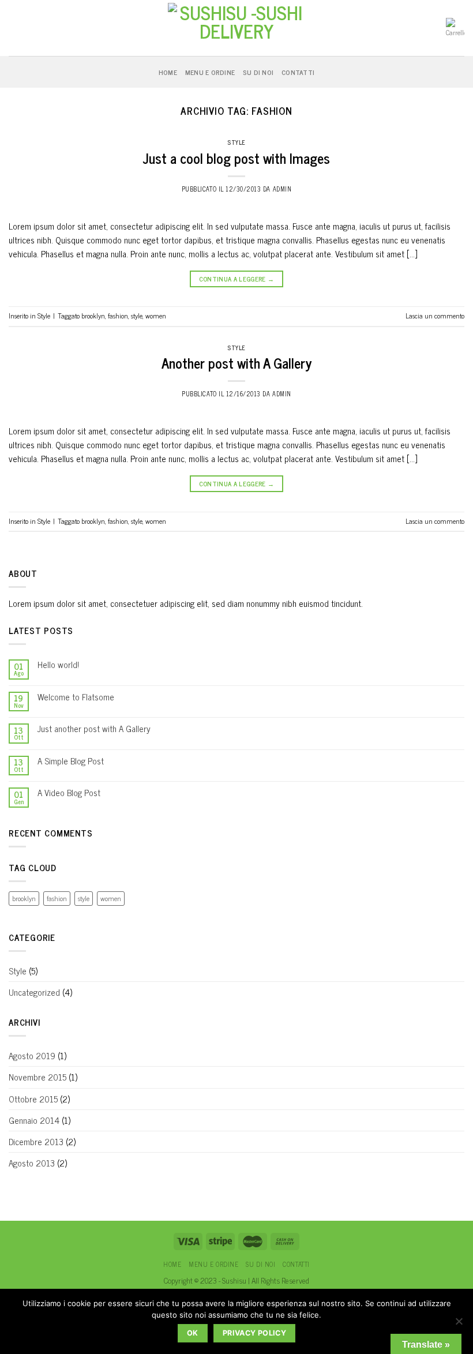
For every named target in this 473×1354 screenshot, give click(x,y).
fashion (118, 315)
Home (168, 72)
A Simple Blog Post (70, 761)
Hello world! (58, 664)
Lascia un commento (435, 315)
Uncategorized (34, 992)
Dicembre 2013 (36, 1141)
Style (236, 142)
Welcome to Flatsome (75, 697)
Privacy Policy (254, 1333)
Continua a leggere (237, 278)
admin (282, 189)
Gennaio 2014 (34, 1120)
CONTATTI (297, 72)
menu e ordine (210, 72)
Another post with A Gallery (236, 362)
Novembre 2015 (37, 1077)
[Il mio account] (14, 28)
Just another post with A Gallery (94, 728)
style (136, 315)
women (155, 315)
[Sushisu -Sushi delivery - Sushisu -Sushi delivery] (236, 28)
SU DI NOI (258, 72)
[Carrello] (455, 28)
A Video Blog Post (68, 792)
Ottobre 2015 (33, 1099)
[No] (458, 1324)
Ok (192, 1333)
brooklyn (93, 315)
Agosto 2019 (32, 1055)
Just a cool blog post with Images (236, 158)
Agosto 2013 (32, 1163)
